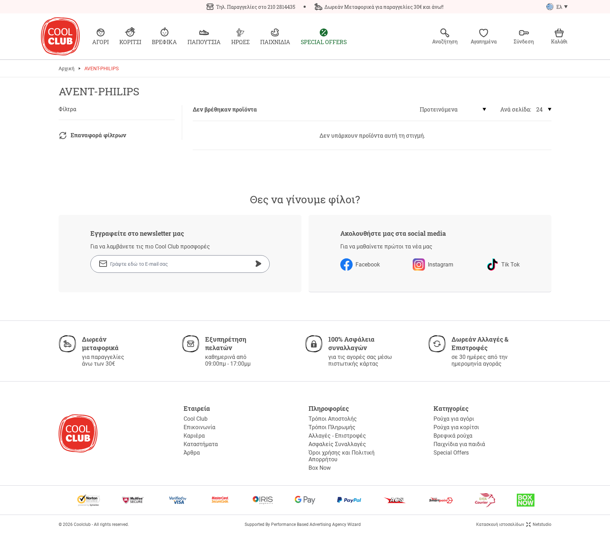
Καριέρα (194, 435)
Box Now (320, 467)
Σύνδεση (524, 41)
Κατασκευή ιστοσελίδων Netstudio (513, 524)
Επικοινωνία (199, 427)
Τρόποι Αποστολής (333, 418)
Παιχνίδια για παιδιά (459, 444)
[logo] (60, 36)
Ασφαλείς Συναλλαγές (337, 444)
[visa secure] (178, 500)
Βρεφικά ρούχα (452, 435)
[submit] (258, 263)
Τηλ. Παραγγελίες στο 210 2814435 (255, 7)
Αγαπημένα (484, 41)
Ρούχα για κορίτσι (456, 427)
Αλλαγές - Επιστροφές (337, 435)
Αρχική (66, 68)
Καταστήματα (201, 444)
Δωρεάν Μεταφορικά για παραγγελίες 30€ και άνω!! (383, 7)
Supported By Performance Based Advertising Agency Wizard (303, 524)
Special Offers (451, 452)
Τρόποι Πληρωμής (332, 427)
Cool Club (196, 418)
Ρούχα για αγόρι (453, 418)
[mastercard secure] (220, 500)
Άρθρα (192, 452)
